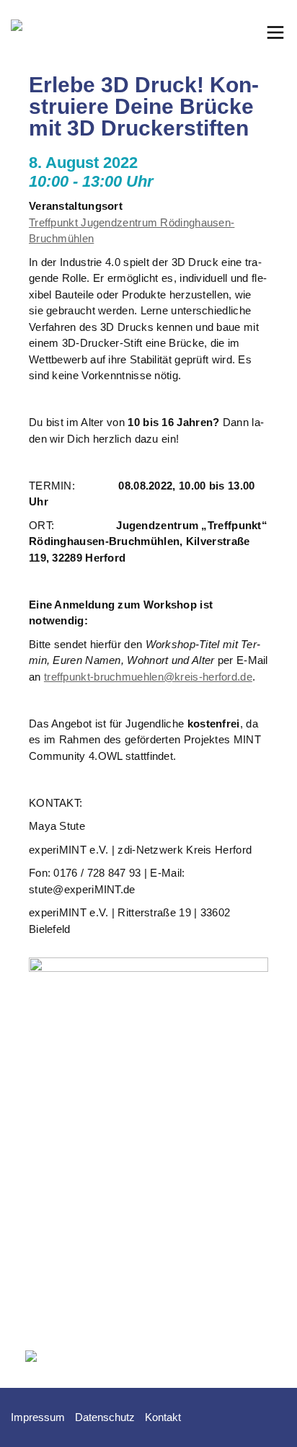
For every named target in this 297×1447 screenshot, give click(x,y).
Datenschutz (105, 1417)
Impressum (38, 1417)
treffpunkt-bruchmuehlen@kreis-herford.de (148, 677)
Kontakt (163, 1417)
